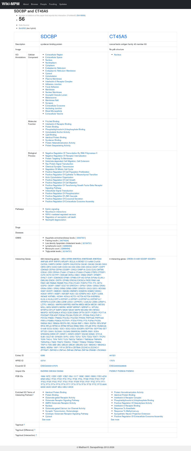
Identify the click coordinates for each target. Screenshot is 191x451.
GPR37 (83, 285)
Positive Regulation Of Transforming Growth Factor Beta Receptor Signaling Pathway (73, 186)
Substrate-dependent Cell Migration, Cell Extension (67, 161)
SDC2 (68, 328)
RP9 (99, 323)
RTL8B (88, 325)
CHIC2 (74, 269)
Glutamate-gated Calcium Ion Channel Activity (65, 408)
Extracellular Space (53, 57)
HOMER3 (83, 291)
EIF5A (87, 277)
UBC (59, 344)
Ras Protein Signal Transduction (59, 163)
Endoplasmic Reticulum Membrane (60, 70)
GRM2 (62, 288)
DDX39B (64, 274)
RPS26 (70, 325)
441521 (112, 355)
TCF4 (84, 336)
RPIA (43, 325)
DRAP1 (90, 274)
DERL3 (71, 274)
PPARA (82, 317)
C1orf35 (97, 261)
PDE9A (61, 315)
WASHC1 (93, 344)
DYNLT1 (44, 277)
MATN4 (75, 304)
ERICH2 (73, 280)
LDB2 (58, 301)
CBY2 (48, 266)
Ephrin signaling (52, 209)
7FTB (88, 384)
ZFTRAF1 (45, 350)
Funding (53, 4)
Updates (63, 4)
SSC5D (85, 334)
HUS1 (72, 293)
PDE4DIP (54, 315)
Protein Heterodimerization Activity (60, 142)
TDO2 (89, 336)
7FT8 (73, 384)
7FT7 (68, 384)
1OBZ (65, 376)
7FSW (76, 381)
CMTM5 (100, 269)
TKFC (60, 339)
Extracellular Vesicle (54, 113)
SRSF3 (71, 334)
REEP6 (63, 323)
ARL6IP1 (65, 261)
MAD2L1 (51, 304)
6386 (43, 355)
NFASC (96, 309)
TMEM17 (80, 339)
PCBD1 (94, 312)
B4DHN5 (44, 371)
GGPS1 (44, 285)
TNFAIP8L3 (46, 342)
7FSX (82, 381)
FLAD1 (77, 283)
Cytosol (48, 73)
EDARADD (58, 277)
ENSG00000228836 (117, 365)
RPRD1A (56, 325)
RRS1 (82, 325)
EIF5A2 (94, 277)
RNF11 (81, 323)
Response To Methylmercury (126, 411)
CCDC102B (57, 266)
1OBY (59, 376)
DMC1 (77, 274)
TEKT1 (96, 336)
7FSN (91, 378)
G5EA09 (52, 371)
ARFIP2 (57, 261)
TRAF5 (60, 342)
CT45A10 (71, 272)
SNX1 (90, 331)
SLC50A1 (59, 331)
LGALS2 (87, 301)
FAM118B (45, 283)
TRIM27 (75, 342)
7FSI (64, 378)
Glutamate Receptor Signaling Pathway (62, 400)
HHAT (43, 291)
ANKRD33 (77, 258)
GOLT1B (65, 285)
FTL (94, 283)
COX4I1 (44, 272)
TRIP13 (44, 344)
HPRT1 (51, 293)
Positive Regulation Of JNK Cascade (61, 196)
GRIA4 (43, 288)
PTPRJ (80, 320)
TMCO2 (71, 339)
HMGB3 (66, 291)
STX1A (99, 334)
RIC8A (74, 323)
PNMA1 (51, 317)
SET (105, 328)
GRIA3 (102, 285)
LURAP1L (102, 301)
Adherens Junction (53, 84)
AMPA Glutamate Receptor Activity (60, 402)
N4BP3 (59, 309)
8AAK (43, 387)
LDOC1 (70, 301)
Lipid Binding (50, 134)
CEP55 (52, 269)
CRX (50, 272)
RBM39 (56, 323)
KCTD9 (87, 296)
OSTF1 (88, 312)
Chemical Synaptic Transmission (59, 166)
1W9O (87, 376)
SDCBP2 (81, 328)
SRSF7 (78, 334)
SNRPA (84, 331)
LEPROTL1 (79, 301)
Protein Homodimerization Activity (129, 392)
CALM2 (91, 264)
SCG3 (49, 328)
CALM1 (84, 264)
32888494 (67, 245)
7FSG (53, 378)
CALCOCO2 (75, 264)
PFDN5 (86, 315)
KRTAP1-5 (75, 299)
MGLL (43, 307)
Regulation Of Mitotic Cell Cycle (59, 169)
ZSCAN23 (101, 350)
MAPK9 (59, 304)
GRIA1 (89, 285)
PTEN (73, 320)
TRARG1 (67, 342)
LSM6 (94, 301)
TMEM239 (88, 339)
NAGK (71, 309)
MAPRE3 (67, 304)
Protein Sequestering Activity (58, 145)
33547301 (81, 237)
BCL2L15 (74, 261)
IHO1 (89, 293)
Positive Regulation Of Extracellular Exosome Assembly (69, 201)
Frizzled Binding (52, 121)
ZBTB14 (69, 347)
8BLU (60, 387)
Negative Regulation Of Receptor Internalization (65, 155)
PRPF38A (90, 317)
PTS (85, 320)
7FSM (85, 378)
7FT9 (78, 384)
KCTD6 (80, 296)
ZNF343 (62, 350)
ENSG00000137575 (49, 365)
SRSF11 (63, 334)
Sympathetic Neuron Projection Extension (132, 413)
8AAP (54, 387)
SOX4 (96, 331)
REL (69, 323)
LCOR (52, 301)
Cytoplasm (50, 65)
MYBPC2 (45, 309)
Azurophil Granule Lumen (56, 94)
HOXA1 (98, 291)
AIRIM (69, 258)
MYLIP (52, 309)
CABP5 (51, 264)
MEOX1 (94, 304)
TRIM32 (82, 342)
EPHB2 (66, 280)
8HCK (70, 387)
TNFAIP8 (98, 339)
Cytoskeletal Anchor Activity (57, 132)
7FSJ (69, 378)
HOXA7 (44, 293)
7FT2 (43, 384)
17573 (112, 360)
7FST (59, 381)
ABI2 (63, 258)
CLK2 (88, 269)
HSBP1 (57, 293)
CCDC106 (66, 266)
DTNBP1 (97, 274)
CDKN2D (44, 269)
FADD (88, 280)
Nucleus (48, 59)
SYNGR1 (59, 336)
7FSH (59, 378)
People (43, 4)
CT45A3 (79, 272)
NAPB (77, 309)
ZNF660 (77, 350)
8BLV (65, 387)
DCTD (48, 274)
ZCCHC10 (85, 347)
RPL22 (49, 325)
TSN (50, 344)
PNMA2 (58, 317)
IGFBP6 (82, 293)
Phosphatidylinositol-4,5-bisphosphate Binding (65, 129)
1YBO (99, 376)
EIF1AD (80, 277)
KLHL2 (51, 299)
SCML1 (56, 328)
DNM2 (83, 274)
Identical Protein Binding (55, 137)
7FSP (102, 378)
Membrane (49, 89)
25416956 (81, 15)
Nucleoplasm (51, 62)
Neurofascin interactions (55, 211)
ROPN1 (93, 323)
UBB (54, 344)
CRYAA (56, 272)
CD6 (73, 266)
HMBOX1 (58, 291)
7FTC (94, 384)
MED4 (87, 304)
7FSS (54, 381)
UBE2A (64, 344)
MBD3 (81, 304)
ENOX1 (52, 280)
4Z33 (104, 376)
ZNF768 (85, 350)
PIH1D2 (44, 317)
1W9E (81, 376)
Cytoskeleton (51, 76)
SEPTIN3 (98, 328)
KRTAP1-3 (65, 299)
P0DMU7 (113, 371)
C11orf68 (89, 261)
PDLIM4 (69, 315)
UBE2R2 (79, 344)
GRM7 (75, 288)
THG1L (49, 339)
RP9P (103, 323)
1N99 (43, 376)
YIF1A (62, 347)
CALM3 (98, 264)
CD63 (78, 266)
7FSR (48, 381)
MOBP (70, 307)
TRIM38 (90, 342)
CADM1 (58, 264)
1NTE (48, 376)
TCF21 (78, 336)
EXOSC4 (81, 280)
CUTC (43, 274)
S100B (43, 328)
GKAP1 (51, 285)
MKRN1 (62, 307)
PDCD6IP (45, 315)
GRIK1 (50, 288)
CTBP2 (94, 272)
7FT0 (98, 381)
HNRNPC (74, 291)
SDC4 (73, 328)
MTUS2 (95, 307)
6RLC (48, 378)
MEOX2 (101, 304)
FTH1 (90, 283)
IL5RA (100, 293)
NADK (65, 309)
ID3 (76, 293)
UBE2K (71, 344)
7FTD (99, 384)
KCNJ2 (67, 296)
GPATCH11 (74, 285)
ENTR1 (59, 280)
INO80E (44, 296)
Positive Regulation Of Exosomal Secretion (64, 198)
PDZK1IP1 (77, 315)
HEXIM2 (102, 288)
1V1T (75, 376)
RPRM (63, 325)
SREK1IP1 (55, 334)
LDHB (63, 301)
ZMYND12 (54, 350)
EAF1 (50, 277)
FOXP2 (84, 283)
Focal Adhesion (52, 86)
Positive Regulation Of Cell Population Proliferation (67, 171)
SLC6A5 (66, 331)
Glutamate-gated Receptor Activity (60, 397)
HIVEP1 (49, 291)
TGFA (43, 339)
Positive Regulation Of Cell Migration (61, 182)
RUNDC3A (101, 325)
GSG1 (95, 288)
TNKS (53, 342)
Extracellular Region (54, 54)
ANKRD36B (87, 258)
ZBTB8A (77, 347)
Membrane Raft (52, 100)
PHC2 (92, 315)
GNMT (58, 285)
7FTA (83, 384)
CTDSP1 (101, 272)
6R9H (43, 378)
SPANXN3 (45, 334)
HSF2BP (65, 293)
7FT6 (63, 384)
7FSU (65, 381)
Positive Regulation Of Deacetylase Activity (133, 402)
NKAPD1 (44, 312)
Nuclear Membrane (53, 92)
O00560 (60, 371)
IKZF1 (94, 293)
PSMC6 (58, 320)
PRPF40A (99, 317)
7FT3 (48, 384)
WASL (43, 347)
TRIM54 (97, 342)
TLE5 (65, 339)
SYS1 (72, 336)
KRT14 (57, 299)
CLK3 (93, 269)
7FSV (70, 381)
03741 (43, 360)
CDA (83, 266)
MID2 (48, 307)
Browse (34, 4)
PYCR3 (97, 320)
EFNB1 (67, 277)
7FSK (74, 378)
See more (46, 419)
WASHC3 (102, 344)
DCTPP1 (56, 274)
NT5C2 (64, 312)
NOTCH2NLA (54, 312)
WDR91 (50, 347)
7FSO (97, 378)
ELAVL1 (101, 277)
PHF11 (98, 315)
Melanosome (50, 97)
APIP (51, 261)
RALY (50, 323)
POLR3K (74, 317)
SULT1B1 (50, 336)
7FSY (87, 381)
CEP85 (59, 269)
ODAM (75, 312)
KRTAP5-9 (45, 301)
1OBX (53, 376)
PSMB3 (50, 320)
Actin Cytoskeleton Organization (59, 177)
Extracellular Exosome (55, 105)
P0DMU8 (121, 371)
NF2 (91, 309)
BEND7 (81, 261)
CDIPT (102, 266)
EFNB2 (73, 277)
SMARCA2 (75, 331)
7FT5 (58, 384)
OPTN (81, 312)
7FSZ (92, 381)
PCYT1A (102, 312)
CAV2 (104, 264)
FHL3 (66, 283)
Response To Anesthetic (124, 408)
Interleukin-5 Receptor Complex (59, 81)
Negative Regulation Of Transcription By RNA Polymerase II (71, 153)
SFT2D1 (44, 331)
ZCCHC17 (94, 347)
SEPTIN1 (89, 328)
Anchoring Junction (53, 108)
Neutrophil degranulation (55, 219)
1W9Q (93, 376)
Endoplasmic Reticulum (55, 68)
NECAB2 (84, 309)
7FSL (80, 378)
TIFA (55, 339)
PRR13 (44, 320)
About (26, 4)
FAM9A (53, 283)
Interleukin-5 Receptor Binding (58, 123)
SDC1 (62, 328)
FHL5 (71, 283)
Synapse (49, 102)
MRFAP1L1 (86, 307)
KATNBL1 (52, 296)
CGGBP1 (66, 269)
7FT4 (53, 384)
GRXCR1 (82, 288)
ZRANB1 (93, 350)
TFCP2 (102, 336)
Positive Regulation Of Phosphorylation (62, 193)
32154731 (87, 243)
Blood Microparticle (53, 111)
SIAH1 (51, 331)
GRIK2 (56, 288)
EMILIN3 (44, 280)
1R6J (70, 376)
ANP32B (44, 261)
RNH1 (86, 323)
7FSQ (43, 381)
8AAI (104, 384)
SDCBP (49, 36)
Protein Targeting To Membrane (58, 158)
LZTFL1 (44, 304)
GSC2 (89, 288)
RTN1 (94, 325)
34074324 (64, 240)
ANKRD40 (97, 258)
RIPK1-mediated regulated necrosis (60, 214)
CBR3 (43, 266)
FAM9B (60, 283)
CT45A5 (118, 36)
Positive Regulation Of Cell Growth (60, 179)
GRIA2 (96, 285)
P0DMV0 (130, 371)
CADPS (66, 264)
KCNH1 (60, 296)
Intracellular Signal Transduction (59, 190)
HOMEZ (90, 291)
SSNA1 (92, 334)
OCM (69, 312)
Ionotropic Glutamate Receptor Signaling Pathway (66, 413)
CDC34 (89, 266)
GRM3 (68, 288)
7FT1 (103, 381)
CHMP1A (81, 269)
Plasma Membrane (53, 78)
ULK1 (86, 344)
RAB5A (44, 323)
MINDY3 (55, 307)
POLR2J (66, 317)
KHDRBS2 (95, 296)
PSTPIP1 (66, 320)
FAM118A (95, 280)
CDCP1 (95, 266)
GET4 (99, 283)
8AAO (48, 387)
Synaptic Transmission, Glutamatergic (61, 411)
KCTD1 (74, 296)
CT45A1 (63, 272)
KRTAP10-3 (85, 299)
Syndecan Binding (53, 140)
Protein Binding (51, 126)
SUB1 (43, 336)
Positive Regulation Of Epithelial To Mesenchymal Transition (71, 174)
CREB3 (130, 258)
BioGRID (22, 28)
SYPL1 (66, 336)
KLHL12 (44, 299)
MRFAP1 (77, 307)
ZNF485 (70, 350)
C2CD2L (44, 264)
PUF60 (91, 320)
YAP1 (56, 347)
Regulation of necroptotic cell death (60, 217)
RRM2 (76, 325)
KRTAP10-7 (96, 299)
